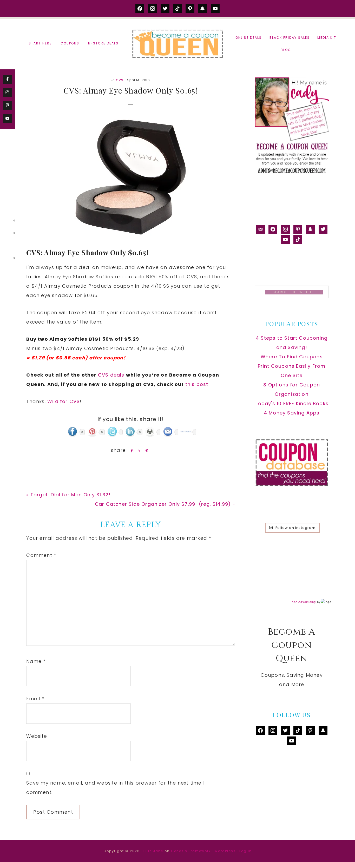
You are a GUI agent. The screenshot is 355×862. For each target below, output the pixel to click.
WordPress (225, 851)
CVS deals (112, 375)
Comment (41, 555)
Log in (245, 851)
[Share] (131, 450)
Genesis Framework (191, 851)
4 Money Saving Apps (292, 413)
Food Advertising (303, 601)
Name (35, 661)
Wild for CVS (63, 401)
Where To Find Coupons (292, 356)
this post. (197, 384)
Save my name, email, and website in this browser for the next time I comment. (115, 787)
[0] (6, 221)
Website (36, 736)
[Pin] (146, 450)
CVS (120, 80)
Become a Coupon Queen (177, 43)
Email (35, 698)
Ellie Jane (153, 851)
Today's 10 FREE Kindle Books (291, 403)
